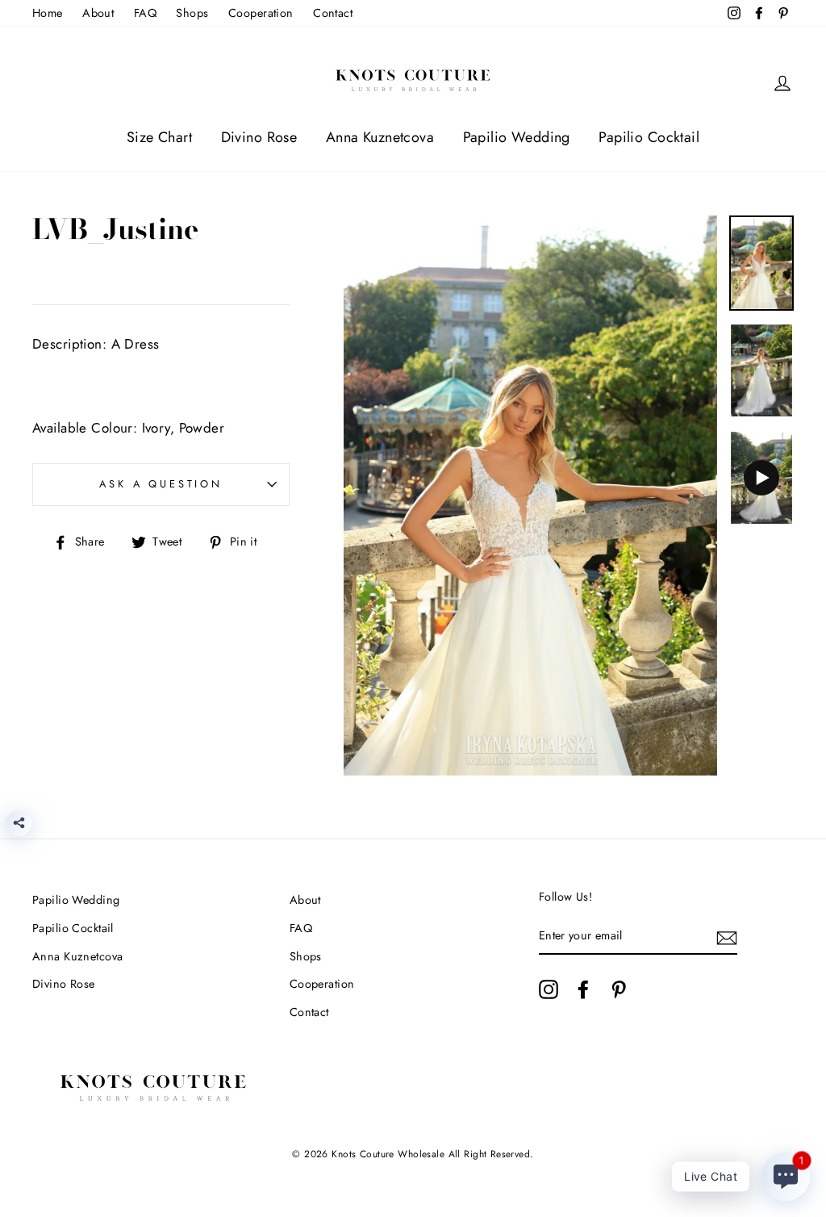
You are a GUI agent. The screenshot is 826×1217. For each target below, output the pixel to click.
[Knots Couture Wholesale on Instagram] (548, 989)
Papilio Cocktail (649, 137)
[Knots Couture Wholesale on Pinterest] (618, 989)
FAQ (145, 13)
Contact (333, 13)
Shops (192, 13)
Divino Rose (259, 137)
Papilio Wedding (516, 137)
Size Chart (159, 137)
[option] (530, 495)
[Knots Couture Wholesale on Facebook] (583, 989)
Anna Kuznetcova (380, 137)
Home (47, 13)
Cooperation (261, 13)
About (98, 13)
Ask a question (161, 483)
